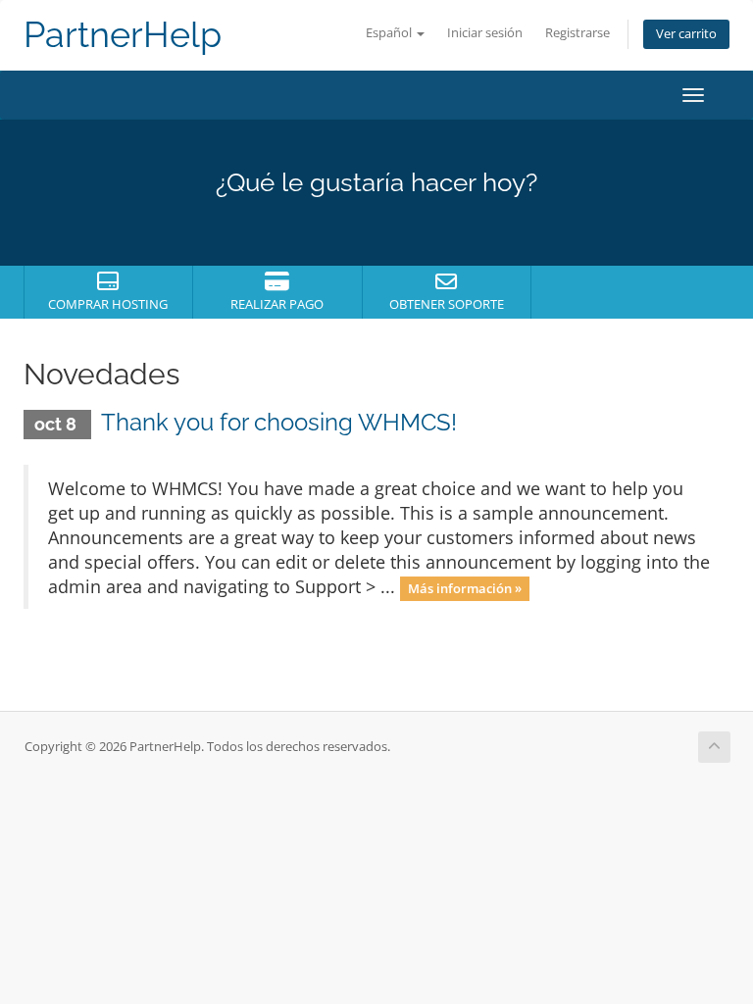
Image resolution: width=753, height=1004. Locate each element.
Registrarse (577, 33)
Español (390, 33)
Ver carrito (686, 33)
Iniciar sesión (485, 33)
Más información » (465, 588)
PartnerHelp (123, 35)
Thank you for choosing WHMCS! (279, 422)
